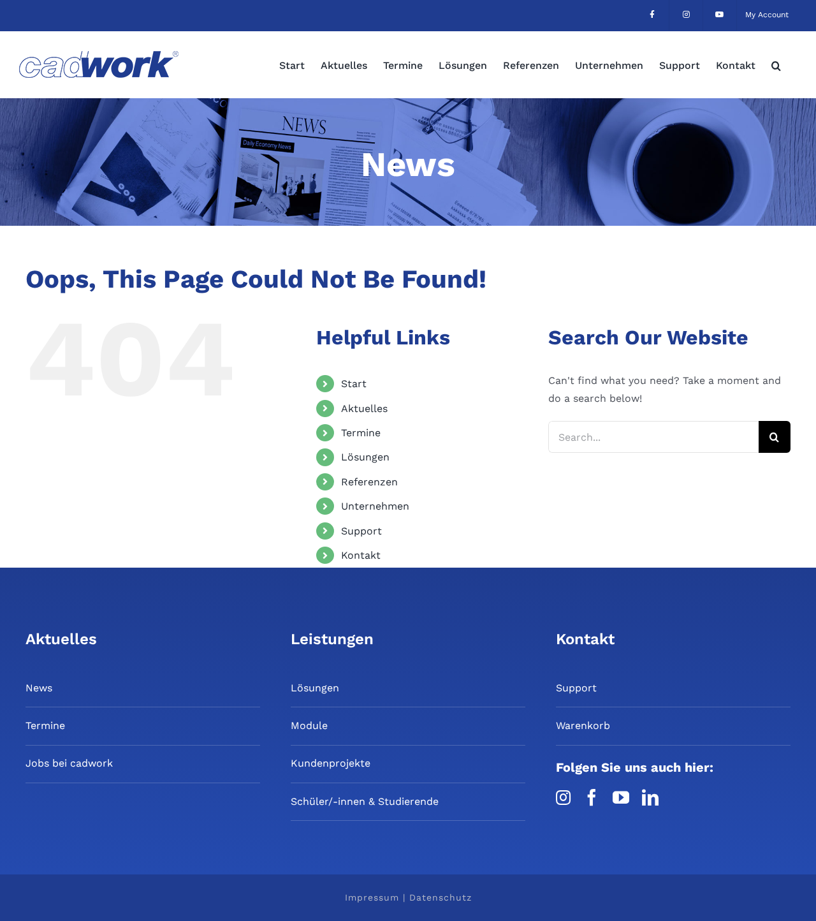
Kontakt (361, 555)
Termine (361, 433)
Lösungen (365, 457)
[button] (776, 64)
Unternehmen (375, 506)
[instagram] (563, 797)
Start (354, 384)
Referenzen (369, 482)
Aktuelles (364, 408)
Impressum (372, 897)
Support (361, 531)
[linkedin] (650, 797)
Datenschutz (440, 897)
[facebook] (591, 797)
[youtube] (621, 797)
